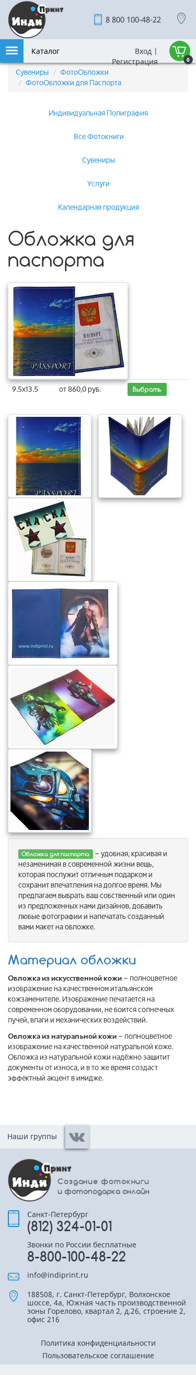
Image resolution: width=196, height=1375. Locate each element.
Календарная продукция (98, 206)
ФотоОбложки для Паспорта (73, 82)
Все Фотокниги (99, 136)
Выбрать (147, 389)
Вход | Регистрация (134, 56)
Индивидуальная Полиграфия (98, 112)
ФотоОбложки (84, 71)
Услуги (98, 183)
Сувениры (32, 71)
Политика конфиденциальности (98, 1343)
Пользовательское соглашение (98, 1356)
